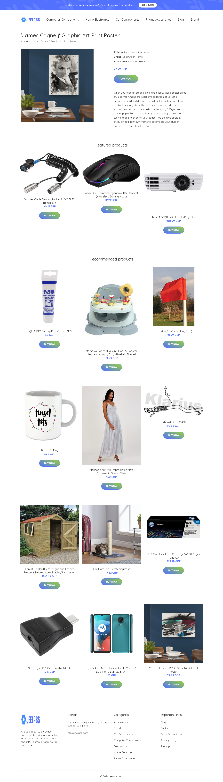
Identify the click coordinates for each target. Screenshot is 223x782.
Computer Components (62, 19)
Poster (147, 52)
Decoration (135, 52)
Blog (181, 19)
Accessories (121, 722)
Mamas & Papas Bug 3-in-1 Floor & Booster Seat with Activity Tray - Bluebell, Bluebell (111, 352)
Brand (194, 19)
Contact (164, 728)
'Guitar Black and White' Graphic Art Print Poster (173, 670)
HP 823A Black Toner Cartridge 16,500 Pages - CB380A (173, 556)
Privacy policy (168, 740)
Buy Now (126, 78)
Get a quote (147, 5)
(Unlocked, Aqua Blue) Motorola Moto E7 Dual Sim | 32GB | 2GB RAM (112, 670)
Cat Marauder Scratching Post (111, 569)
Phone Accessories (158, 19)
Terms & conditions (171, 734)
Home (24, 41)
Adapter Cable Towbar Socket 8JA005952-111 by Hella (49, 201)
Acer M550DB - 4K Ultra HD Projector (174, 217)
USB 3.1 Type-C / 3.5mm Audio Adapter (49, 668)
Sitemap (165, 746)
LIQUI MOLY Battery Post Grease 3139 (49, 331)
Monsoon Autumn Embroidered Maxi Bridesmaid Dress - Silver (111, 471)
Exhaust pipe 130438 (173, 422)
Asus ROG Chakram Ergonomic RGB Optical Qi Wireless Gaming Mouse (111, 194)
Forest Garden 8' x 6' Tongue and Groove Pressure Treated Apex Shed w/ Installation (49, 570)
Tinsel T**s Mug (49, 450)
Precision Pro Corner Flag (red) (173, 331)
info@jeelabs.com (77, 732)
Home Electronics (97, 19)
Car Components (127, 19)
